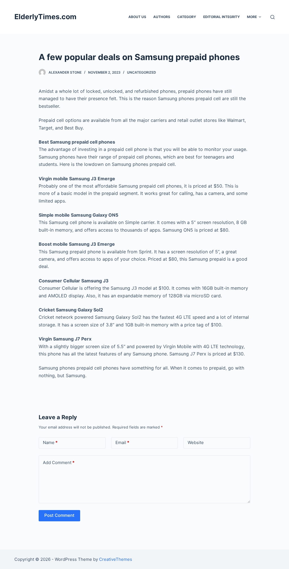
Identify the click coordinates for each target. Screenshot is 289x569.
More (252, 17)
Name (50, 442)
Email (122, 442)
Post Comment (59, 515)
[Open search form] (272, 17)
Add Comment (59, 462)
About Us (137, 17)
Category (186, 17)
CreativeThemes (115, 559)
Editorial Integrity (221, 17)
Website (196, 442)
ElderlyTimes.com (45, 16)
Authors (161, 17)
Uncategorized (141, 72)
